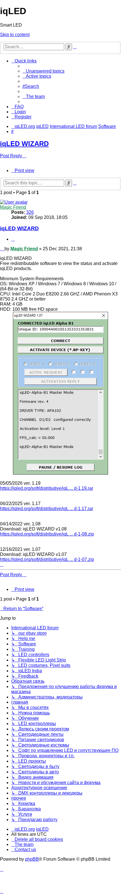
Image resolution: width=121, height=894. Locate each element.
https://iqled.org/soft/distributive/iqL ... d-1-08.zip (47, 534)
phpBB (32, 859)
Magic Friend (13, 207)
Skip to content (15, 34)
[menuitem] (43, 71)
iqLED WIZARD (24, 143)
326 (30, 212)
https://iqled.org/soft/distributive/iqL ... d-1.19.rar (46, 488)
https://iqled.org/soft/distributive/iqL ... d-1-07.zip (47, 559)
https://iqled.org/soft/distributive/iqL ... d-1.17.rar (46, 508)
